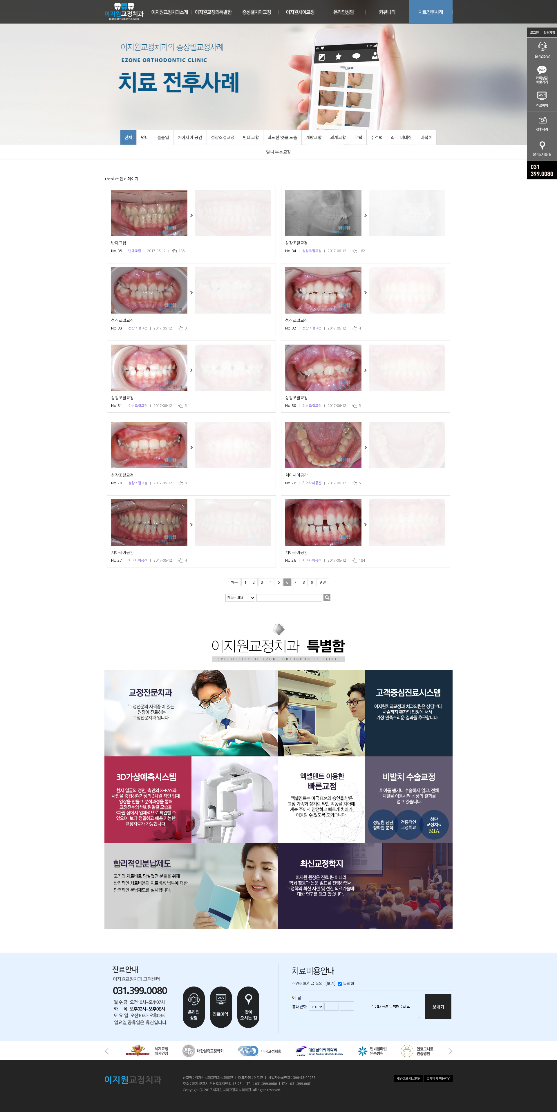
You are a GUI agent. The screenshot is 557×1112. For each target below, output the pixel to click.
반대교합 (118, 243)
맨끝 (322, 582)
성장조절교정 (296, 243)
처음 (234, 582)
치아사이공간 (296, 475)
